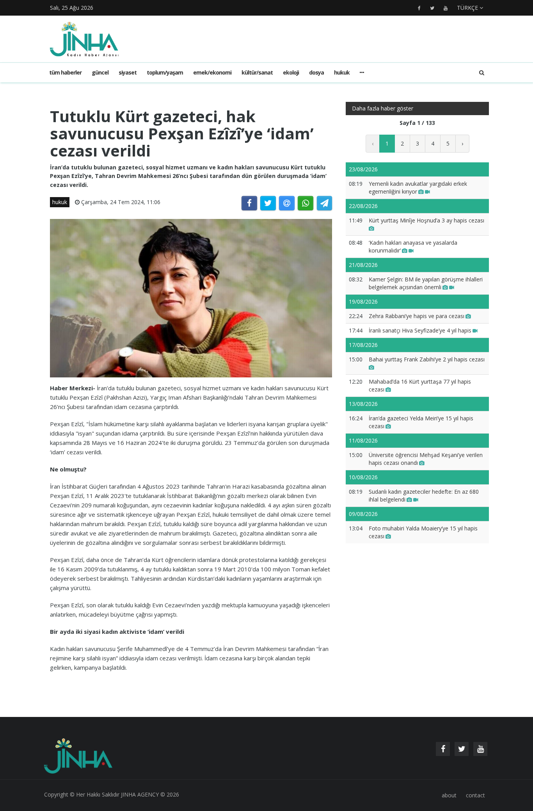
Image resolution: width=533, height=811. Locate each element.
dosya (316, 72)
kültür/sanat (257, 72)
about (449, 795)
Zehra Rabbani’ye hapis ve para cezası (416, 316)
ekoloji (291, 72)
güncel (100, 72)
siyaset (128, 72)
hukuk (342, 72)
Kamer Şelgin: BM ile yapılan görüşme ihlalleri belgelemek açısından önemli (426, 283)
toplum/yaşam (165, 72)
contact (475, 795)
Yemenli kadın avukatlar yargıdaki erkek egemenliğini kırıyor (418, 187)
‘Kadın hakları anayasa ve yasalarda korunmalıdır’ (413, 246)
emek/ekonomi (212, 72)
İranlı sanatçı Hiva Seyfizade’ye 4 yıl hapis (420, 330)
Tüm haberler (65, 72)
